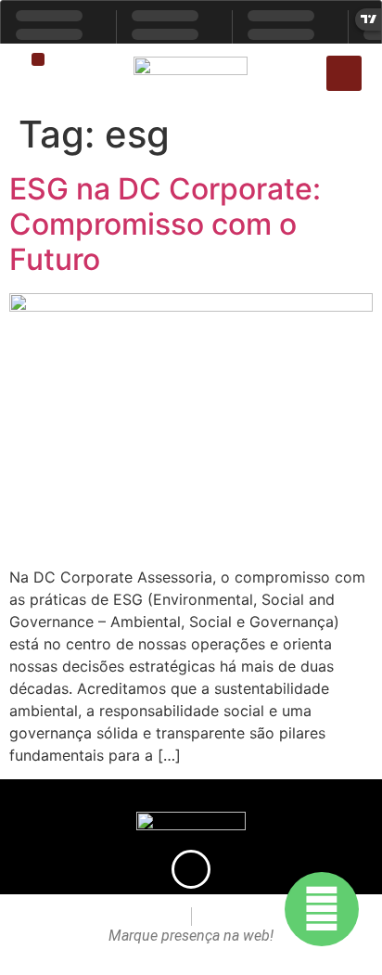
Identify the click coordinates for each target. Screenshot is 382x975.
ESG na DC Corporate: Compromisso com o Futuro (165, 224)
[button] (38, 59)
